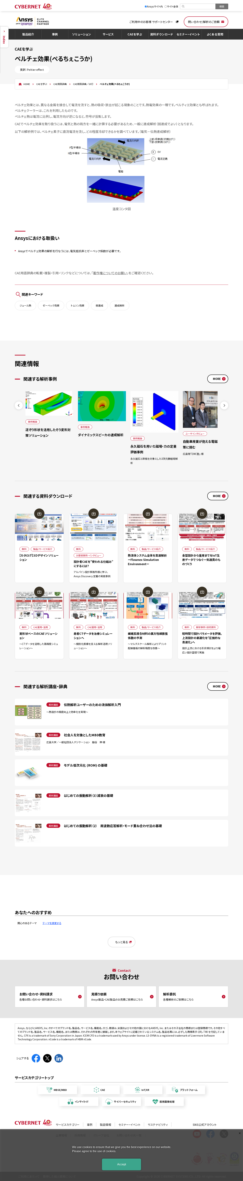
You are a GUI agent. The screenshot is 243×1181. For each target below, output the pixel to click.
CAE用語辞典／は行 (83, 84)
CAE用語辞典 (60, 84)
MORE (217, 379)
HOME (26, 84)
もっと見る (121, 942)
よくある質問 (215, 34)
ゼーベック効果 (51, 305)
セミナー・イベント (188, 34)
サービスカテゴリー (68, 1124)
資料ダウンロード (161, 34)
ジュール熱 (25, 305)
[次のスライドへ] (224, 405)
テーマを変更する (52, 923)
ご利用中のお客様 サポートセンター (151, 22)
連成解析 (120, 305)
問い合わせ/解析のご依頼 (204, 22)
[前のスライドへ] (19, 405)
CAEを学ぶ (135, 34)
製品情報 (105, 1124)
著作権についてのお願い (110, 273)
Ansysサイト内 (155, 6)
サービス (108, 34)
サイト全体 (172, 6)
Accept (121, 1164)
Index (4, 40)
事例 (55, 34)
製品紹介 (28, 34)
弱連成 (99, 305)
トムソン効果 (77, 305)
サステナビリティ (158, 1124)
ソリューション (81, 34)
